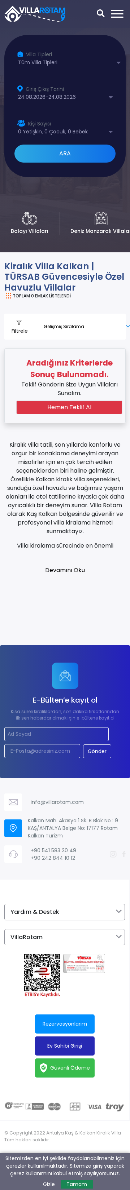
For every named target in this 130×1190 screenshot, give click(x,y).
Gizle (49, 1184)
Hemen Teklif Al (69, 407)
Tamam (76, 1184)
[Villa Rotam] (34, 14)
